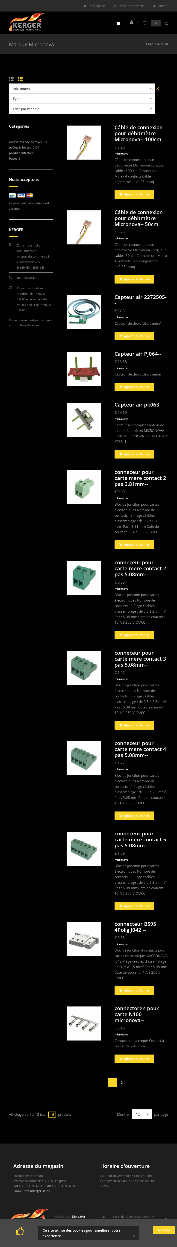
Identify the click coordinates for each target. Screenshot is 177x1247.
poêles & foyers (20, 147)
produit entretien (21, 153)
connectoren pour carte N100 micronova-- (137, 1014)
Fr (156, 23)
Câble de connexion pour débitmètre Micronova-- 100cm (139, 133)
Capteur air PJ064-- (138, 353)
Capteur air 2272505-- (141, 299)
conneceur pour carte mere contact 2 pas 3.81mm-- (140, 477)
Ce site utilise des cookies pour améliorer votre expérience (82, 1233)
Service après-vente (131, 6)
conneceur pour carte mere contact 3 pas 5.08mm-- (140, 658)
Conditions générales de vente (133, 1217)
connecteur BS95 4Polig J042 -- (135, 926)
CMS (103, 1217)
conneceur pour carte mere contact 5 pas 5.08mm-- (140, 839)
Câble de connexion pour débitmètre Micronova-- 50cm (139, 218)
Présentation (96, 6)
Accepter (164, 1230)
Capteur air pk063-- (138, 404)
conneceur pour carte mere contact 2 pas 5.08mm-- (140, 568)
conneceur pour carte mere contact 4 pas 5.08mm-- (140, 749)
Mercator (79, 1216)
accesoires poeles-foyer (25, 142)
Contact (161, 6)
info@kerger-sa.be (37, 1191)
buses (13, 158)
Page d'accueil (157, 44)
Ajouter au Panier (136, 194)
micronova (121, 153)
